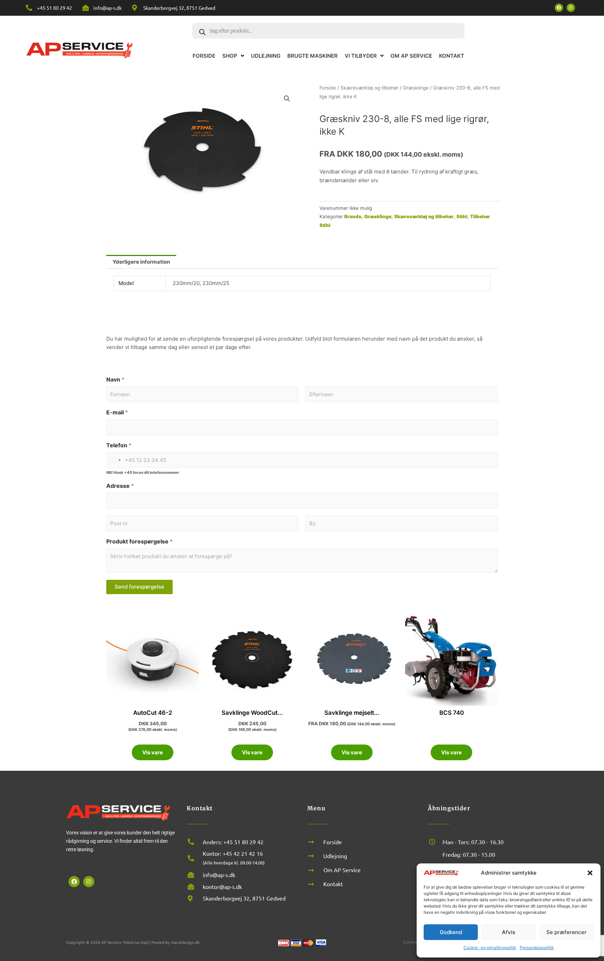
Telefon (118, 445)
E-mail (117, 412)
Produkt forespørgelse (139, 541)
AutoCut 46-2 (152, 712)
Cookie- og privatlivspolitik (489, 947)
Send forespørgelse (139, 586)
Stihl (461, 216)
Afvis (508, 932)
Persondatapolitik (537, 947)
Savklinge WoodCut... (252, 712)
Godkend (451, 932)
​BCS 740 (451, 712)
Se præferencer (566, 932)
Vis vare (152, 752)
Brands (352, 216)
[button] (590, 872)
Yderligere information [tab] (141, 261)
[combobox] (114, 460)
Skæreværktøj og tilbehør (369, 88)
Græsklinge (416, 88)
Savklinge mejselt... (351, 712)
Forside (327, 88)
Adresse (120, 486)
